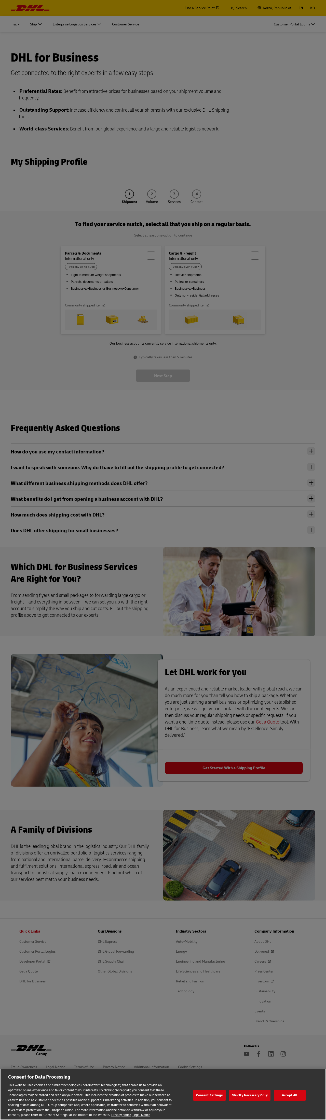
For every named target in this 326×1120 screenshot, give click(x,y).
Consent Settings (209, 1095)
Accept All (289, 1095)
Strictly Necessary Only (250, 1095)
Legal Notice (141, 1114)
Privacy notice (121, 1114)
